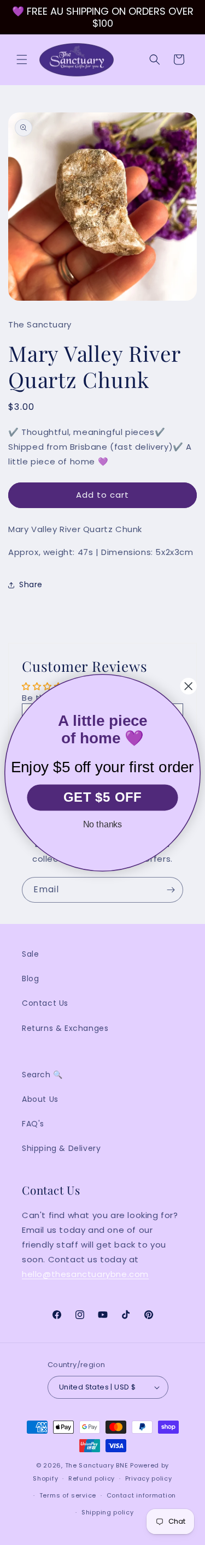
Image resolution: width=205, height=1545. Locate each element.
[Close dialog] (188, 686)
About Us (40, 1099)
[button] (22, 59)
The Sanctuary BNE (96, 1465)
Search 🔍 (42, 1074)
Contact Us (45, 1003)
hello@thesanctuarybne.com (85, 1274)
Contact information (141, 1495)
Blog (30, 978)
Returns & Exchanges (65, 1028)
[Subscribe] (171, 890)
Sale (30, 954)
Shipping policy (107, 1512)
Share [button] (31, 584)
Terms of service (67, 1495)
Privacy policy (148, 1478)
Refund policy (91, 1478)
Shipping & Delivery (61, 1148)
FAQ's (33, 1123)
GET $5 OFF (102, 797)
